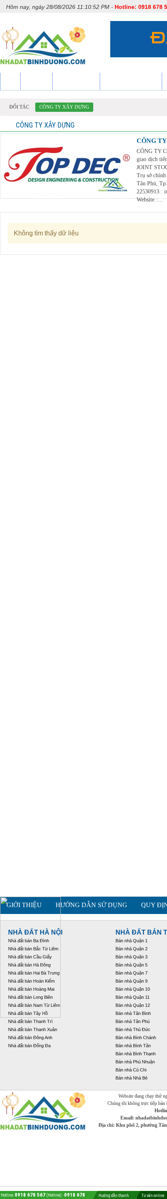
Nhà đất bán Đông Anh (30, 1037)
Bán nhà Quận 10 (133, 989)
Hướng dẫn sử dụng (91, 904)
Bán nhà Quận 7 (132, 973)
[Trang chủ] (10, 81)
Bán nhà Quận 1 (132, 940)
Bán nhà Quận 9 (132, 981)
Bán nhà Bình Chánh (136, 1037)
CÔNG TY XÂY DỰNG (64, 107)
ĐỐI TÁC (19, 107)
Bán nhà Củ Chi (131, 1069)
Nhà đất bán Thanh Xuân (32, 1029)
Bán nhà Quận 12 (133, 1005)
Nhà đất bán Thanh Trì (30, 1021)
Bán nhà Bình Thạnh (136, 1053)
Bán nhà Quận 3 (132, 956)
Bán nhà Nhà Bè (132, 1077)
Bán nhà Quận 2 (132, 948)
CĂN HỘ (36, 81)
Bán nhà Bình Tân (133, 1045)
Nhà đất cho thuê (131, 81)
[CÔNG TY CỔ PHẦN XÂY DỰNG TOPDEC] (67, 191)
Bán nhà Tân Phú (133, 1021)
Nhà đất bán (76, 81)
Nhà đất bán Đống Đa (29, 1045)
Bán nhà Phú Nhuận (135, 1061)
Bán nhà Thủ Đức (133, 1029)
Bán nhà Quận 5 (132, 964)
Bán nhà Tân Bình (133, 1013)
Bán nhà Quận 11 (133, 997)
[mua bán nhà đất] (43, 68)
